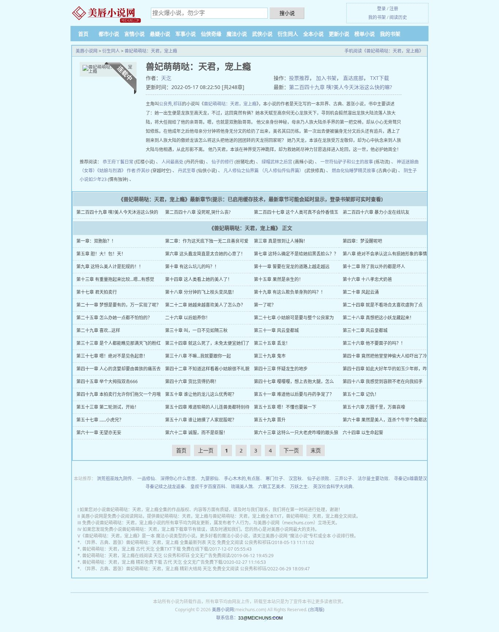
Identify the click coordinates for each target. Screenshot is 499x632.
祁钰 (177, 104)
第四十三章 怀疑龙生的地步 (281, 369)
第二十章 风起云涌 (361, 292)
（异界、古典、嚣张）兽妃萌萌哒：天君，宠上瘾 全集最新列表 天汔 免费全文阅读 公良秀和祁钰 (176, 542)
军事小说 (185, 33)
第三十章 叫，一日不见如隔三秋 (196, 330)
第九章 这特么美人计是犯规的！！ (109, 266)
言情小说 (134, 33)
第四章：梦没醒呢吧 (362, 241)
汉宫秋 (295, 478)
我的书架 (377, 17)
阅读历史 (398, 17)
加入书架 (326, 77)
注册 (393, 8)
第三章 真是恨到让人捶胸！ (281, 241)
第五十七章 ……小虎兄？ (99, 420)
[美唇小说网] (107, 14)
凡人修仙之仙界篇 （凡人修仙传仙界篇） (264, 170)
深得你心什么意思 (177, 478)
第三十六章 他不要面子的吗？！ (374, 343)
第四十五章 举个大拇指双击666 (107, 381)
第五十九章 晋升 (270, 420)
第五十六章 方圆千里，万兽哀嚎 (374, 407)
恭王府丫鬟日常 (118, 162)
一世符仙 (329, 162)
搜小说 (287, 12)
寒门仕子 (274, 478)
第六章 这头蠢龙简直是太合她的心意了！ (205, 254)
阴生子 (410, 170)
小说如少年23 (93, 179)
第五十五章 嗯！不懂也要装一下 (285, 407)
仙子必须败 (318, 478)
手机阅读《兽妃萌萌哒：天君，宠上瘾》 (383, 51)
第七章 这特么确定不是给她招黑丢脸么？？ (296, 254)
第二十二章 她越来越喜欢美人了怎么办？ (205, 305)
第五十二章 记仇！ (361, 394)
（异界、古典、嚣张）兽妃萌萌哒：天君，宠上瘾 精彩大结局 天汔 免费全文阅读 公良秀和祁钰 (174, 569)
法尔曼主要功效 (373, 478)
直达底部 (353, 77)
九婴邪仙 (209, 478)
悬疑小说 (160, 33)
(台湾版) (316, 609)
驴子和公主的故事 (355, 162)
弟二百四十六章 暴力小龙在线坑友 (376, 212)
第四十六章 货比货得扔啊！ (192, 381)
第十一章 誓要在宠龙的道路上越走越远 (292, 266)
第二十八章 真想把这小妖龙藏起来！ (378, 318)
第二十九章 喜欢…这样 (98, 330)
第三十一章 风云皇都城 (276, 330)
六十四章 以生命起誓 (363, 432)
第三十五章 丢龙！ (272, 343)
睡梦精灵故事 (362, 170)
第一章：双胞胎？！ (96, 241)
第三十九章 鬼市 (270, 356)
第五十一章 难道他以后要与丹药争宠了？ (294, 394)
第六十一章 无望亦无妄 (98, 432)
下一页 (291, 450)
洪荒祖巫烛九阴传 (114, 478)
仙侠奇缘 (211, 33)
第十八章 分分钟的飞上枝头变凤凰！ (200, 292)
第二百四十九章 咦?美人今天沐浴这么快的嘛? (340, 87)
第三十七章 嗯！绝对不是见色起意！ (112, 356)
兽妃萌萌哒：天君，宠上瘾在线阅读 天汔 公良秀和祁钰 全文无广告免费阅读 (156, 555)
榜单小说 (364, 33)
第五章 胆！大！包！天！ (101, 254)
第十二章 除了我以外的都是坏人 (374, 266)
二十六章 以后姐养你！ (187, 318)
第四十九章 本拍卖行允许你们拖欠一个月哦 (118, 394)
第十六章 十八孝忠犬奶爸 (367, 279)
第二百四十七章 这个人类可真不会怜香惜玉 (296, 212)
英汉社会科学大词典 (333, 486)
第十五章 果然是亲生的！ (278, 279)
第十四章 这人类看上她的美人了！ (198, 279)
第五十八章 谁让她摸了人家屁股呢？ (200, 420)
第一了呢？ (265, 305)
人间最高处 (172, 162)
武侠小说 (262, 33)
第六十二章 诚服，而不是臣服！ (196, 432)
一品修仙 (146, 478)
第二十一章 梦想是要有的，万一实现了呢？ (118, 305)
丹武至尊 (186, 170)
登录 (381, 8)
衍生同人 (288, 33)
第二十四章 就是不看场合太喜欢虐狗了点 (383, 305)
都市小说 (109, 33)
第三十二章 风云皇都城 (365, 330)
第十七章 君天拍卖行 (96, 292)
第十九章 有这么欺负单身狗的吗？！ (289, 292)
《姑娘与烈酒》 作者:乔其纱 (123, 170)
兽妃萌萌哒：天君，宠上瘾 (151, 51)
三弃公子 (343, 478)
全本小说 (313, 33)
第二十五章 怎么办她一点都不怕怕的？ (114, 318)
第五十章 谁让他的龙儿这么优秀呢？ (200, 394)
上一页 (205, 450)
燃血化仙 (340, 170)
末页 (316, 450)
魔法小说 (236, 33)
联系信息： (227, 617)
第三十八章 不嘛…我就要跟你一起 (198, 356)
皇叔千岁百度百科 (207, 486)
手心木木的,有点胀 (242, 478)
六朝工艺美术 (271, 486)
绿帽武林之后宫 (277, 162)
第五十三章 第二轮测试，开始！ (107, 407)
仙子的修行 (222, 162)
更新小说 (339, 33)
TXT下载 (379, 77)
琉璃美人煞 (242, 486)
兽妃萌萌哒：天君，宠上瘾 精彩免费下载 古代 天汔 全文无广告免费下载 (152, 562)
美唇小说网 (87, 51)
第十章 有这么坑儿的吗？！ (192, 266)
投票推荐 (299, 77)
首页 (83, 33)
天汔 (166, 77)
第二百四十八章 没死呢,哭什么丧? (198, 212)
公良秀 (165, 104)
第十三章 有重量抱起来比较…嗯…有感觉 (115, 279)
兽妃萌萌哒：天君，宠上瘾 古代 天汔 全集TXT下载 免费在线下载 (145, 549)
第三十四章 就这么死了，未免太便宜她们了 (207, 343)
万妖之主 (299, 486)
